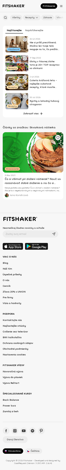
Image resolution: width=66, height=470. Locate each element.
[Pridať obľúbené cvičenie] (25, 40)
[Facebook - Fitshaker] (6, 430)
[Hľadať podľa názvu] (5, 17)
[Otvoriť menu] (61, 6)
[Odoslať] (54, 234)
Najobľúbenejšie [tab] (34, 30)
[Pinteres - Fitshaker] (41, 430)
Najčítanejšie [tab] (14, 30)
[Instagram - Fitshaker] (15, 430)
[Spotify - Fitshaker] (32, 430)
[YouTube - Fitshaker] (23, 430)
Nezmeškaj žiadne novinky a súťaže (23, 228)
